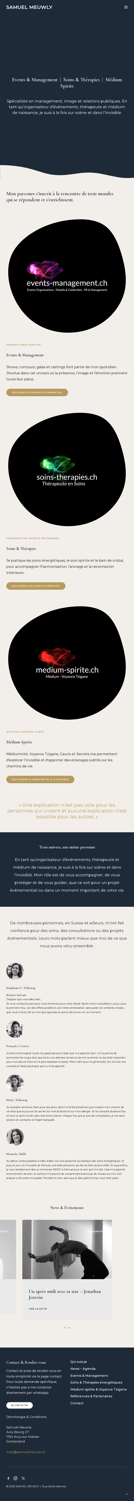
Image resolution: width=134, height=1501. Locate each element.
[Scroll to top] (127, 1494)
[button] (126, 7)
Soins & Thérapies (81, 80)
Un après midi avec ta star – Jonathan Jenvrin (65, 1294)
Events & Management (35, 80)
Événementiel (96, 1231)
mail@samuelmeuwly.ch (25, 1452)
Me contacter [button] (19, 1405)
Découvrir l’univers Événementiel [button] (37, 392)
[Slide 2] (69, 1328)
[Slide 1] (65, 1328)
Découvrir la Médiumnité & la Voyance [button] (40, 779)
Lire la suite (38, 1309)
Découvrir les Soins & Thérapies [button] (36, 586)
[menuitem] (99, 1362)
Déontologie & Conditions (26, 1417)
